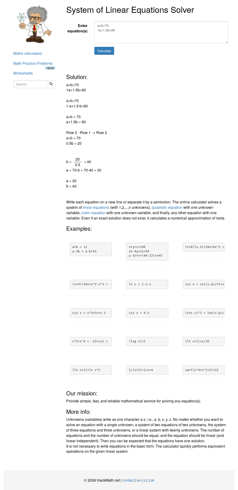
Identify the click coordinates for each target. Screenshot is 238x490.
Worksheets (23, 73)
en (139, 480)
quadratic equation (167, 207)
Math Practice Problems (33, 65)
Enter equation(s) (77, 28)
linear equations (96, 207)
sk (152, 480)
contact (128, 480)
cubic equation (93, 212)
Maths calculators (27, 53)
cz (146, 480)
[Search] (51, 84)
